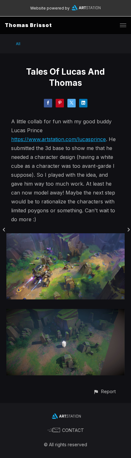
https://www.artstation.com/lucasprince (58, 139)
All (18, 43)
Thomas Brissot (28, 25)
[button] (104, 391)
